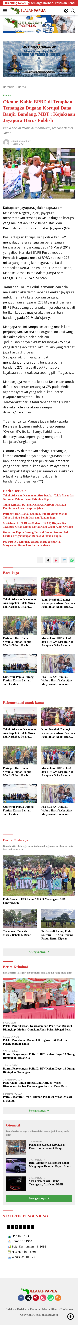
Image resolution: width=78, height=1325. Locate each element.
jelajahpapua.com (21, 141)
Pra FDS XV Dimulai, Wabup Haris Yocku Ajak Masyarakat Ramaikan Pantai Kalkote (32, 543)
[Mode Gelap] (66, 10)
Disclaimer (66, 1309)
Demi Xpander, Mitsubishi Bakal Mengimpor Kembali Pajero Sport (50, 1164)
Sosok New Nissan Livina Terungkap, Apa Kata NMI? (46, 1182)
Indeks (10, 1309)
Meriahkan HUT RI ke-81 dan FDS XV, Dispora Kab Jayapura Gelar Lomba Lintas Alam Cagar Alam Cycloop (38, 525)
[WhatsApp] (50, 1298)
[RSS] (58, 1298)
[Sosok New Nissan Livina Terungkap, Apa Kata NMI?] (16, 1183)
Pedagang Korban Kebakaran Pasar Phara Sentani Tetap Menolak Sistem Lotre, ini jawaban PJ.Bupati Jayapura (50, 1146)
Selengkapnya (37, 951)
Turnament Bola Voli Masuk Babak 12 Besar (17, 933)
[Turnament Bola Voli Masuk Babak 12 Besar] (20, 918)
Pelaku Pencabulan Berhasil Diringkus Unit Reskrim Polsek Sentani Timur (35, 1042)
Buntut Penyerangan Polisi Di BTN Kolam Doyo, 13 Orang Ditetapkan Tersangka (39, 1056)
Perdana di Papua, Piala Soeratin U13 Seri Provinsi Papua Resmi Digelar (57, 935)
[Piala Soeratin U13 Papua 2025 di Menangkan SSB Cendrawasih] (39, 875)
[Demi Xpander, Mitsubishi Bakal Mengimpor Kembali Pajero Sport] (16, 1165)
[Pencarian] (72, 10)
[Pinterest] (36, 1298)
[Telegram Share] (64, 560)
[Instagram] (43, 1298)
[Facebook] (21, 1298)
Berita (7, 95)
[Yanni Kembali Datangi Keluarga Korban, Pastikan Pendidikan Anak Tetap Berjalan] (58, 586)
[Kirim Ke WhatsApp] (72, 560)
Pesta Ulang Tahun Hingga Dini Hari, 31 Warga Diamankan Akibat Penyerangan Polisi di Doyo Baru (35, 1084)
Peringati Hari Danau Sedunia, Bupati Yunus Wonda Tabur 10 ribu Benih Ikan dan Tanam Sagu (35, 515)
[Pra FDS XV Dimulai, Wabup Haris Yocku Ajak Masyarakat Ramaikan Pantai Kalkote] (58, 663)
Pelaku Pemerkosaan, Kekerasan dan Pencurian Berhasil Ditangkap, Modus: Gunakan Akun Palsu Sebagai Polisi (37, 1028)
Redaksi (22, 1309)
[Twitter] (28, 1298)
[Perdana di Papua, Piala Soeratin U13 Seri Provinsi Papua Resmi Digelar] (58, 918)
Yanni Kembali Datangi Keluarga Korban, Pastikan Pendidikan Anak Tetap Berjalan (34, 506)
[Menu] (5, 10)
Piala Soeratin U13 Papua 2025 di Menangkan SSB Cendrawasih (34, 901)
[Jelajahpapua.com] (27, 10)
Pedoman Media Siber (43, 1309)
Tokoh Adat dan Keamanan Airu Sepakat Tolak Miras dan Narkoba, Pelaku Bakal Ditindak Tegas (38, 497)
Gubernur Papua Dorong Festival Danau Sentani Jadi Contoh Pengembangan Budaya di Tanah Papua (36, 534)
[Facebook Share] (40, 560)
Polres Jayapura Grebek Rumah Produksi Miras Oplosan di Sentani (38, 1098)
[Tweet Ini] (48, 560)
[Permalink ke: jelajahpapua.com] (6, 142)
